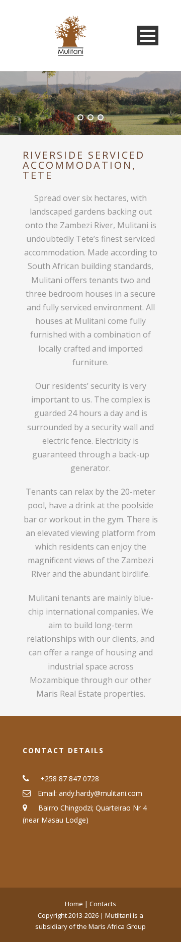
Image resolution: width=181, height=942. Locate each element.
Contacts (102, 903)
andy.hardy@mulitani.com (100, 793)
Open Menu (147, 35)
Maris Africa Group (117, 926)
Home (74, 903)
